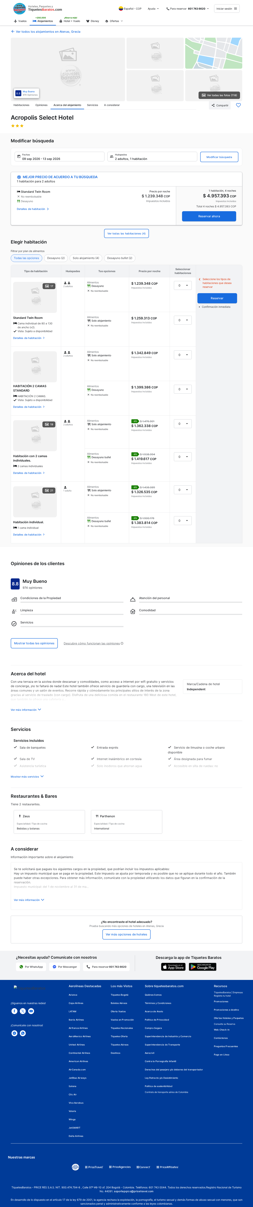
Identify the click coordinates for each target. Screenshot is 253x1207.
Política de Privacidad (157, 1019)
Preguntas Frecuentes (226, 1046)
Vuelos (22, 21)
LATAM (72, 1011)
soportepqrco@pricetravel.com (134, 1191)
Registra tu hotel (222, 995)
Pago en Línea (221, 1054)
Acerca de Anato (154, 1011)
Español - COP (133, 8)
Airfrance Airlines (78, 1028)
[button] (59, 156)
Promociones (221, 1001)
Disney (95, 21)
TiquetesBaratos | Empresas (228, 992)
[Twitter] (23, 1011)
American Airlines (78, 1061)
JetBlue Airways (77, 1077)
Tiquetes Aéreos (120, 1044)
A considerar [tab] (112, 105)
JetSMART (74, 1127)
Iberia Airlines (76, 1019)
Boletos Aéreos (119, 1003)
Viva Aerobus (76, 1102)
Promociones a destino (226, 1009)
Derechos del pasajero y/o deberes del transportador (174, 1069)
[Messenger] (14, 1033)
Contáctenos (221, 1038)
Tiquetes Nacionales (122, 1028)
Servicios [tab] (92, 105)
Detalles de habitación (31, 208)
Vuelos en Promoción (122, 1019)
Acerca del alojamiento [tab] (67, 105)
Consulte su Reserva (224, 1024)
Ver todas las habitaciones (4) (126, 233)
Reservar (217, 298)
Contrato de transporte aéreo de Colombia (166, 1092)
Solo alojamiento (86, 258)
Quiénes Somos (153, 994)
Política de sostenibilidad (158, 1086)
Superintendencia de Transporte (162, 1044)
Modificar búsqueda (219, 157)
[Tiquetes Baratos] (19, 8)
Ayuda (151, 8)
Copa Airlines (76, 1003)
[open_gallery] (68, 69)
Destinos (115, 1053)
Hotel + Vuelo (72, 21)
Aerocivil (149, 1053)
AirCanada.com (77, 1069)
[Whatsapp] (23, 1033)
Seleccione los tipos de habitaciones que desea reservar (217, 282)
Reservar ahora (209, 216)
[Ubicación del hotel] (213, 53)
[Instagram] (31, 1011)
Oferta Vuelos (118, 1011)
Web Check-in (222, 1029)
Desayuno (56, 258)
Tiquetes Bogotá (120, 994)
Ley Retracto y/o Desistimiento (161, 1077)
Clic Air (73, 1094)
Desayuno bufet (119, 258)
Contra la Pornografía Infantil (160, 1061)
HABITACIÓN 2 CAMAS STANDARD (29, 388)
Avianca (73, 994)
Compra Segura (153, 1028)
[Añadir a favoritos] (238, 105)
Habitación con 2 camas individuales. (30, 458)
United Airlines (77, 1044)
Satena (72, 1086)
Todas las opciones (26, 258)
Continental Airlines (79, 1053)
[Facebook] (14, 1011)
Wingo (72, 1119)
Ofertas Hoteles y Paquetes (229, 1018)
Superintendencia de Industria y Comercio (168, 1036)
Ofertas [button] (114, 21)
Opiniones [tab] (41, 105)
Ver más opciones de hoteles (126, 934)
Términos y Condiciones (158, 1003)
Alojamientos (45, 21)
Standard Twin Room (28, 318)
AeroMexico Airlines (80, 1036)
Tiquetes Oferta (119, 1036)
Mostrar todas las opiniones (34, 643)
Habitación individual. (28, 522)
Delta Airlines (76, 1136)
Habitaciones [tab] (21, 105)
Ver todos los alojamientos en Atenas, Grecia (48, 31)
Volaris (72, 1111)
